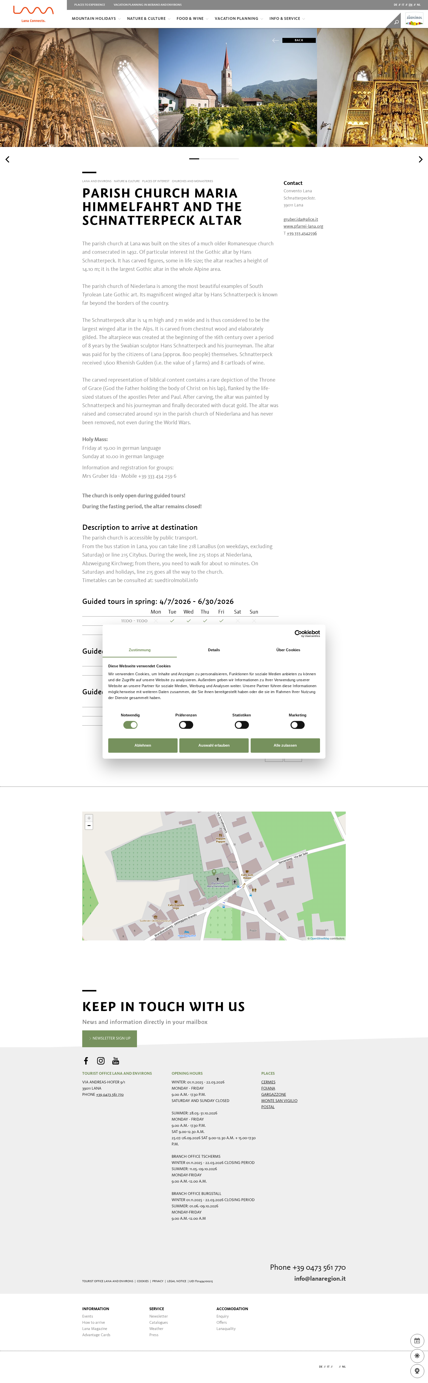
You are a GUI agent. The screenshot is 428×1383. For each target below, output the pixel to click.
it (403, 4)
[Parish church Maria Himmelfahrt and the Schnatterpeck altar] (214, 872)
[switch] (186, 725)
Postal (268, 1107)
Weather (156, 1329)
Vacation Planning (236, 19)
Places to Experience (89, 4)
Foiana (268, 1089)
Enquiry (222, 1317)
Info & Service (284, 19)
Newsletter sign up (111, 1039)
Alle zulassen (285, 745)
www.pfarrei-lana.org (303, 226)
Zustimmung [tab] (140, 650)
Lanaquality (226, 1329)
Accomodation (232, 1309)
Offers (221, 1323)
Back (299, 40)
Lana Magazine (94, 1329)
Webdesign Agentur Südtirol (88, 1367)
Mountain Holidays (94, 19)
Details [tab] (214, 650)
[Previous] (7, 159)
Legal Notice (176, 1281)
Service (156, 1309)
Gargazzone (273, 1095)
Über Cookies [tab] (288, 650)
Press (154, 1335)
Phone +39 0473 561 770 (308, 1268)
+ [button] (89, 818)
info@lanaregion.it (320, 1279)
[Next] (420, 159)
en (410, 4)
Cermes (268, 1082)
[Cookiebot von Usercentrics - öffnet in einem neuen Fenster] (298, 633)
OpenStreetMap (320, 938)
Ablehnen (142, 745)
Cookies (143, 1281)
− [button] (89, 825)
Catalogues (158, 1323)
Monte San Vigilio (279, 1101)
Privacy (157, 1281)
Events (87, 1317)
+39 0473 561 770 (110, 1095)
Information (95, 1309)
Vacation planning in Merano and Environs (148, 4)
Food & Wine (190, 19)
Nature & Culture (146, 19)
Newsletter (158, 1317)
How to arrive (93, 1323)
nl (419, 4)
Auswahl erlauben (214, 745)
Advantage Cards (96, 1335)
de (395, 4)
